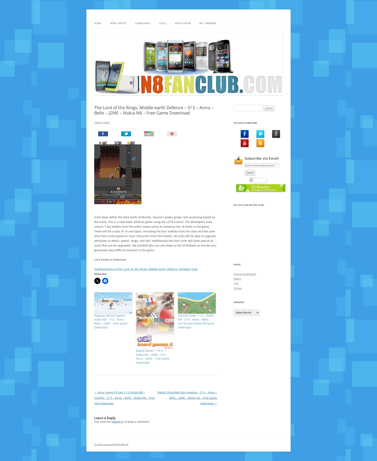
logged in (118, 421)
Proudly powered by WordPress (111, 444)
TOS (236, 283)
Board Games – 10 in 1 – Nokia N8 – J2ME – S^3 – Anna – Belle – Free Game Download (152, 356)
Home (97, 23)
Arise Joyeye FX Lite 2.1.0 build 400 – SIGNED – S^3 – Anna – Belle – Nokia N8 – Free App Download (124, 397)
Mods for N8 (183, 23)
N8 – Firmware (208, 23)
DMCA (237, 278)
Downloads (142, 23)
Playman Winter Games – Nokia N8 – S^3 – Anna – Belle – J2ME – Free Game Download (110, 321)
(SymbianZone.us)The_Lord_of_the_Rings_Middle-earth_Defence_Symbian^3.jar (146, 269)
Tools (162, 23)
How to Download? (245, 274)
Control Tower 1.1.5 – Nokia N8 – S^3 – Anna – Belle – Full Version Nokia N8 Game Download (196, 321)
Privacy (238, 288)
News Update (118, 23)
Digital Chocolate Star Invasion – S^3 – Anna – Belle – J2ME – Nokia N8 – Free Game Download (187, 397)
